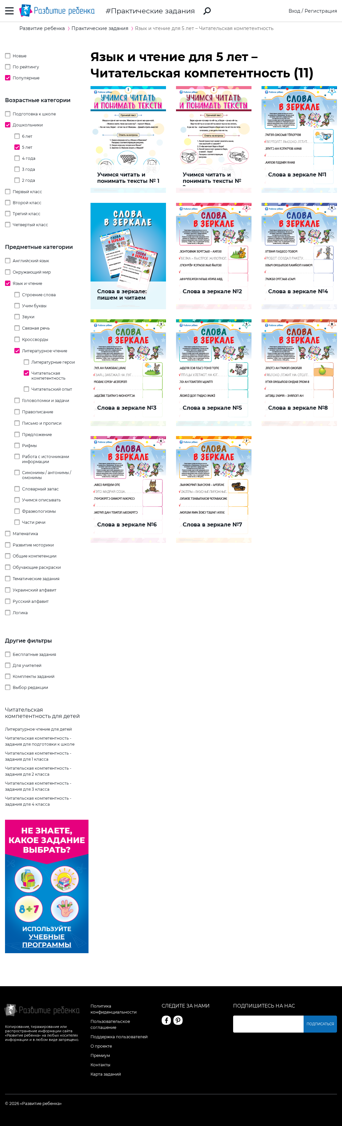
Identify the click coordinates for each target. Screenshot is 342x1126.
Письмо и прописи (41, 423)
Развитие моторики (33, 544)
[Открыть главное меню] (9, 10)
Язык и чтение (27, 283)
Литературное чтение (44, 350)
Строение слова (39, 294)
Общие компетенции (34, 555)
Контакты (100, 1064)
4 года (28, 158)
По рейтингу (26, 66)
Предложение (37, 434)
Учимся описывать (41, 499)
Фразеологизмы (39, 511)
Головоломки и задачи (45, 400)
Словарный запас (40, 488)
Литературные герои (53, 362)
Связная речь (36, 328)
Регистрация (321, 11)
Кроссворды (35, 339)
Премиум (100, 1055)
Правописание (37, 411)
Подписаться (320, 1024)
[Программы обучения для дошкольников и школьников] (47, 952)
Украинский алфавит (34, 590)
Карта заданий (106, 1074)
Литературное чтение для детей (38, 729)
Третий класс (26, 213)
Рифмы (29, 445)
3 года (28, 169)
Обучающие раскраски (37, 567)
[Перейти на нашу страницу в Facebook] (166, 1020)
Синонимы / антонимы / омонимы (46, 475)
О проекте (101, 1046)
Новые (19, 55)
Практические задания (153, 11)
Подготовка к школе (34, 113)
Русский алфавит (31, 601)
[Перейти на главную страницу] (56, 10)
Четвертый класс (30, 224)
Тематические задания (36, 578)
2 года (28, 180)
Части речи (33, 522)
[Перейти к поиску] (207, 11)
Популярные (26, 77)
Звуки (28, 316)
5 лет (27, 147)
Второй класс (27, 202)
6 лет (27, 136)
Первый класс (27, 191)
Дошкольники (28, 124)
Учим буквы (34, 305)
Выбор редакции (30, 687)
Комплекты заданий (33, 676)
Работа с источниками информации (45, 459)
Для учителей (27, 665)
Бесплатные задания (34, 654)
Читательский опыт (51, 389)
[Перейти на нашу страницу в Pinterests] (178, 1020)
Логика (20, 612)
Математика (25, 533)
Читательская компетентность (48, 376)
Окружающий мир (32, 272)
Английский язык (31, 260)
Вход (294, 11)
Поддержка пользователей (119, 1036)
